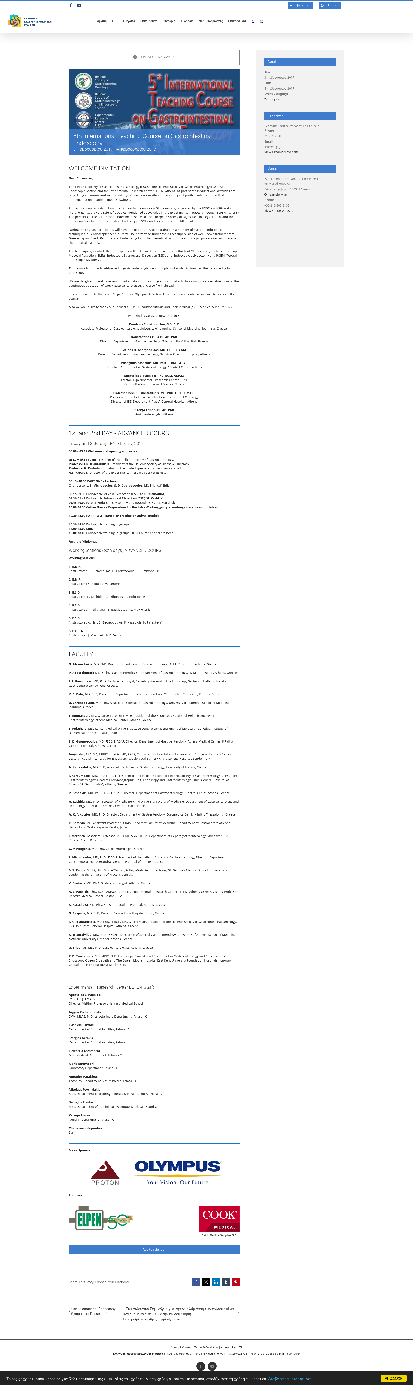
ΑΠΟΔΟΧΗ (394, 1378)
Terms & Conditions (206, 1347)
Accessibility (228, 1347)
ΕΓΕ (240, 1347)
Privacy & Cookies (181, 1347)
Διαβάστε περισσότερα (289, 1378)
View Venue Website (278, 211)
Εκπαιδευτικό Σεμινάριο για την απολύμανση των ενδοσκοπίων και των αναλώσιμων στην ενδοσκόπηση (178, 1313)
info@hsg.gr (293, 1353)
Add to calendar (154, 1249)
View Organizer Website (281, 152)
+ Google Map (277, 195)
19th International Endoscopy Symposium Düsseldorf (93, 1311)
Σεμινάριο (271, 99)
